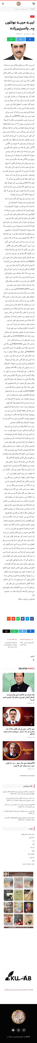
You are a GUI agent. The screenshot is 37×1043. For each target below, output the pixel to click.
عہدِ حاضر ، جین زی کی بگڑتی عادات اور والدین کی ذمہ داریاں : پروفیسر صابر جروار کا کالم (18, 731)
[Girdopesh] (18, 3)
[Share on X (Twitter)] (20, 39)
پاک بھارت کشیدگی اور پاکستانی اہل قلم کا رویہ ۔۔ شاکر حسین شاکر (10, 644)
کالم (33, 844)
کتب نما (32, 847)
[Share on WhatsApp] (11, 39)
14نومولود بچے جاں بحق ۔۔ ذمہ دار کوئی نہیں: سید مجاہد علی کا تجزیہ (20, 765)
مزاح (33, 861)
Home (32, 9)
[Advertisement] (18, 948)
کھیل (33, 851)
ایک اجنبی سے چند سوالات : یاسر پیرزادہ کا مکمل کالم (20, 811)
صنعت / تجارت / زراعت (28, 864)
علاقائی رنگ (31, 854)
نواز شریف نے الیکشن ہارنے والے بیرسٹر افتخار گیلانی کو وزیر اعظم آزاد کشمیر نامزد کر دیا (18, 697)
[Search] (3, 3)
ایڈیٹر (33, 34)
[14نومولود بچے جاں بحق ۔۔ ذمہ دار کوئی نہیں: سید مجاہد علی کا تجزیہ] (18, 750)
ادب (33, 841)
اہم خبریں (31, 857)
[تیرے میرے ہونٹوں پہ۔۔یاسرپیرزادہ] (18, 52)
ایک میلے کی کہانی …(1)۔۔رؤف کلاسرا (27, 643)
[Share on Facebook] (30, 39)
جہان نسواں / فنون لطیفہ (27, 834)
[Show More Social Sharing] (4, 39)
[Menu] (33, 3)
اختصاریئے (31, 837)
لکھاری (32, 16)
